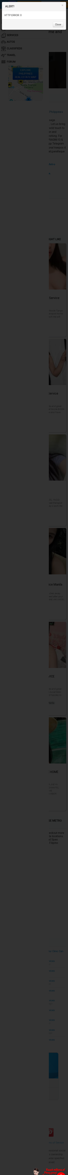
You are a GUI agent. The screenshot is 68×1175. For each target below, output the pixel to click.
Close (58, 24)
